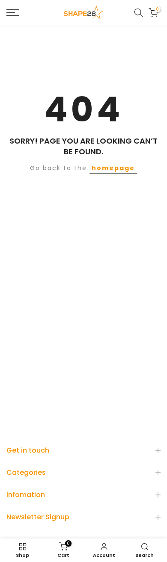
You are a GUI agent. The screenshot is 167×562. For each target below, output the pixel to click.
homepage (113, 168)
